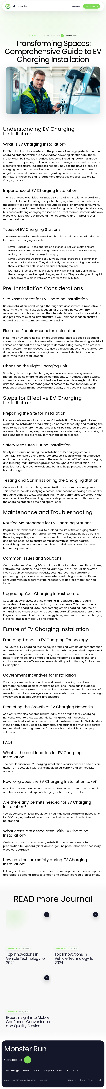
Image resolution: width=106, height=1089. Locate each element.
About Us (72, 1080)
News (26, 1070)
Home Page (12, 1070)
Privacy (82, 1080)
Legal (98, 1080)
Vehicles (33, 36)
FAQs (36, 1070)
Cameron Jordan (71, 36)
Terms (90, 1080)
